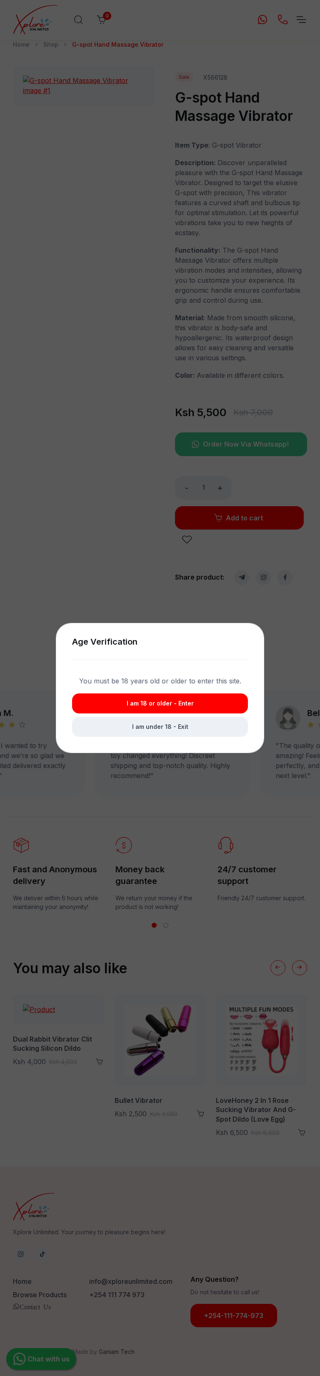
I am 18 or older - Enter (160, 703)
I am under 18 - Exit (160, 726)
